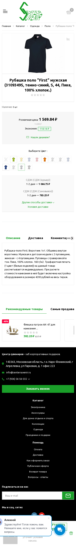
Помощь (38, 442)
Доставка (38, 455)
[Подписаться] (68, 495)
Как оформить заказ (38, 460)
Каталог (38, 400)
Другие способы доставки (37, 202)
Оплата (38, 449)
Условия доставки (38, 207)
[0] (68, 12)
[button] (72, 238)
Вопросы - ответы (38, 477)
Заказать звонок (38, 388)
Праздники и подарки (38, 435)
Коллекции (38, 424)
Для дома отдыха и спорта (38, 418)
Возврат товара (38, 471)
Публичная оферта (38, 466)
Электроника (38, 407)
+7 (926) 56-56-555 (16, 379)
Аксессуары (38, 412)
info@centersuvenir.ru (18, 372)
